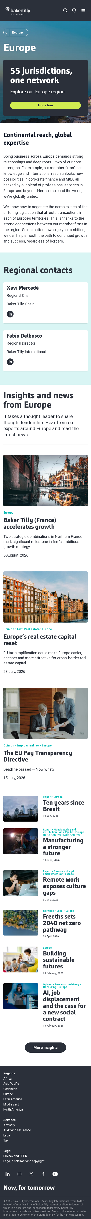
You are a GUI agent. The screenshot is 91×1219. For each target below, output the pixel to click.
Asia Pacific (11, 1083)
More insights (45, 1047)
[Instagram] (19, 1174)
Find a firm (45, 105)
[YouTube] (55, 1174)
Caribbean (10, 1089)
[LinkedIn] (7, 1174)
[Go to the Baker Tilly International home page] (21, 10)
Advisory (9, 1125)
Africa (7, 1078)
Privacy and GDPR (15, 1156)
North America (13, 1109)
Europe (8, 1094)
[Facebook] (43, 1174)
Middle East (11, 1104)
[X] (31, 1174)
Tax (5, 1140)
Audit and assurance (17, 1130)
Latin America (12, 1099)
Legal (7, 1135)
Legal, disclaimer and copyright (23, 1161)
